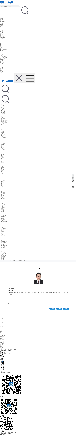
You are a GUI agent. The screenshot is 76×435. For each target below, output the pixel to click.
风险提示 (2, 156)
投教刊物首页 (3, 204)
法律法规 (1, 25)
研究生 (2, 194)
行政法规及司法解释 (3, 27)
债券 (0, 46)
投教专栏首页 (3, 187)
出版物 (2, 205)
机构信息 (1, 68)
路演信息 (1, 63)
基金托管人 (3, 246)
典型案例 (1, 34)
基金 (0, 44)
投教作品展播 (3, 231)
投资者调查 (2, 64)
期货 (0, 45)
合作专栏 (1, 50)
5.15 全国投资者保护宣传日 (4, 57)
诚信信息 (1, 70)
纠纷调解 (1, 38)
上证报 (2, 199)
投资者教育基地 (2, 71)
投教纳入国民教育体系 (3, 49)
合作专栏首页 (3, 198)
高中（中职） (3, 192)
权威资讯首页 (3, 110)
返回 (2, 106)
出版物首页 (3, 207)
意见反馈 (5, 353)
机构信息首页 (3, 235)
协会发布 (1, 22)
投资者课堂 (2, 42)
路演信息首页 (3, 224)
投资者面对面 (2, 62)
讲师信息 (2, 195)
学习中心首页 (3, 149)
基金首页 (2, 161)
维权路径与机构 (2, 37)
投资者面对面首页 (4, 221)
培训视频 (1, 330)
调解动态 (1, 39)
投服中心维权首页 (4, 137)
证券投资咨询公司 (4, 241)
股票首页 (2, 154)
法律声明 (10, 353)
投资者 (2, 208)
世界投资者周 (2, 59)
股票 (0, 43)
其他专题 (1, 61)
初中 (1, 191)
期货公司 (2, 240)
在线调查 (2, 229)
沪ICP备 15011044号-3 (3, 349)
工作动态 (2, 138)
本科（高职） (3, 193)
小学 (1, 190)
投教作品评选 (2, 342)
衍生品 (1, 47)
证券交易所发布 (2, 20)
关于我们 (1, 72)
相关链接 (1, 353)
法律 (0, 26)
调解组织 (2, 145)
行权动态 (1, 32)
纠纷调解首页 (3, 143)
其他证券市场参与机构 (4, 245)
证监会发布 (2, 19)
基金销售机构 (3, 247)
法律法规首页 (3, 118)
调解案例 (2, 146)
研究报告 (1, 54)
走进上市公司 (2, 67)
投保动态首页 (3, 126)
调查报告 (2, 230)
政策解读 (1, 24)
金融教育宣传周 (2, 58)
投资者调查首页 (3, 228)
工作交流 (2, 123)
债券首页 (2, 174)
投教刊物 (2, 202)
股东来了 (1, 60)
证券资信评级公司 (4, 242)
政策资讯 (2, 105)
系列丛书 (2, 209)
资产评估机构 (3, 243)
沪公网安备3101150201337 (12, 349)
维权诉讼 (1, 35)
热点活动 (1, 55)
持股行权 (1, 31)
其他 (1, 158)
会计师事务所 (3, 244)
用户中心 (2, 259)
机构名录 (1, 69)
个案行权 (1, 33)
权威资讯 (1, 18)
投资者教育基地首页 (4, 255)
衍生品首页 (3, 180)
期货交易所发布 (2, 21)
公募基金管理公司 (4, 239)
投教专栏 (1, 48)
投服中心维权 (2, 36)
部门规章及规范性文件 (4, 121)
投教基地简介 (3, 256)
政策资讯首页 (3, 107)
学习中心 (2, 147)
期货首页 (2, 167)
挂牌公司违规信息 (4, 251)
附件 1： (9, 303)
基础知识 (2, 155)
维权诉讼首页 (3, 134)
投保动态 (1, 30)
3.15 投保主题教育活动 (3, 56)
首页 (1, 104)
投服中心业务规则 (4, 122)
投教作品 (1, 51)
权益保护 (2, 157)
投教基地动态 (3, 257)
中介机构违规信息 (4, 252)
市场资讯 (1, 23)
